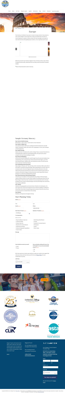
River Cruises (36, 228)
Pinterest (53, 343)
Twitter (47, 343)
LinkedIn (49, 343)
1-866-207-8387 (28, 354)
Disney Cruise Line (19, 223)
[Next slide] (49, 49)
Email (17, 246)
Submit (18, 266)
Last (34, 203)
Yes (34, 249)
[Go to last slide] (16, 49)
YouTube (51, 343)
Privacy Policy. (39, 255)
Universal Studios (19, 221)
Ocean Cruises (19, 229)
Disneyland (36, 224)
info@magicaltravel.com (30, 355)
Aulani (35, 226)
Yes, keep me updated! (50, 377)
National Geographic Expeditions (22, 228)
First (16, 203)
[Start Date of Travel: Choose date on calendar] (29, 212)
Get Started (44, 279)
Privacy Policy (18, 390)
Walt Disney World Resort (39, 219)
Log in (8, 354)
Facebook (45, 343)
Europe (35, 221)
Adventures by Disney (20, 226)
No (34, 251)
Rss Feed (44, 343)
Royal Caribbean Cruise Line (21, 219)
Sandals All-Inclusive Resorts (40, 223)
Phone (17, 248)
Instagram (54, 343)
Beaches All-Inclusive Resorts (22, 224)
